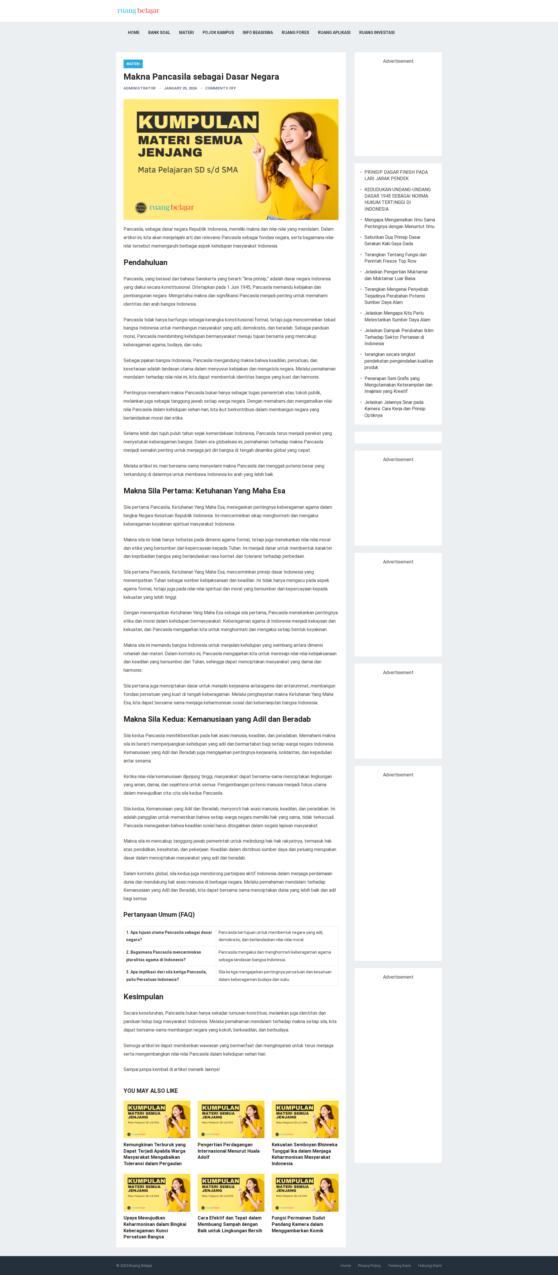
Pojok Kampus (218, 32)
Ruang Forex (295, 32)
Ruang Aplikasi (334, 32)
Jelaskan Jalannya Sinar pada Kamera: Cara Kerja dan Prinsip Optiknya (394, 409)
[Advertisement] (409, 107)
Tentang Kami (399, 1265)
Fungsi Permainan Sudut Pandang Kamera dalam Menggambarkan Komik (298, 1224)
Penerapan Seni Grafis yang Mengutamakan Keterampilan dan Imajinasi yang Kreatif (398, 385)
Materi (186, 32)
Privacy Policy (369, 1265)
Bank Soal (159, 32)
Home (134, 32)
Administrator (139, 88)
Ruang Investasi (377, 32)
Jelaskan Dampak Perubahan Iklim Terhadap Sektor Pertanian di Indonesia (399, 337)
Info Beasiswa (258, 32)
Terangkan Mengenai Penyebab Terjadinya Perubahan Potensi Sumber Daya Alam (396, 295)
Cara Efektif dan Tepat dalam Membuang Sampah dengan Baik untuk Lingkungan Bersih (230, 1224)
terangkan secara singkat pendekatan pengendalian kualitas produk (398, 361)
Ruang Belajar (140, 1265)
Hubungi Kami (430, 1265)
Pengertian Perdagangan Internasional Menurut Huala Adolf (229, 1151)
